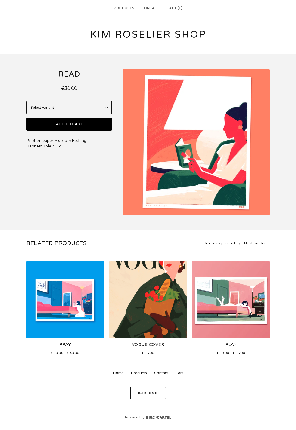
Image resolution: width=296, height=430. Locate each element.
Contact (150, 8)
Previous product (220, 243)
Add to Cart (69, 124)
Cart (179, 373)
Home (118, 373)
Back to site (148, 393)
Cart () (174, 8)
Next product (256, 243)
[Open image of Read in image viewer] (196, 142)
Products (124, 8)
